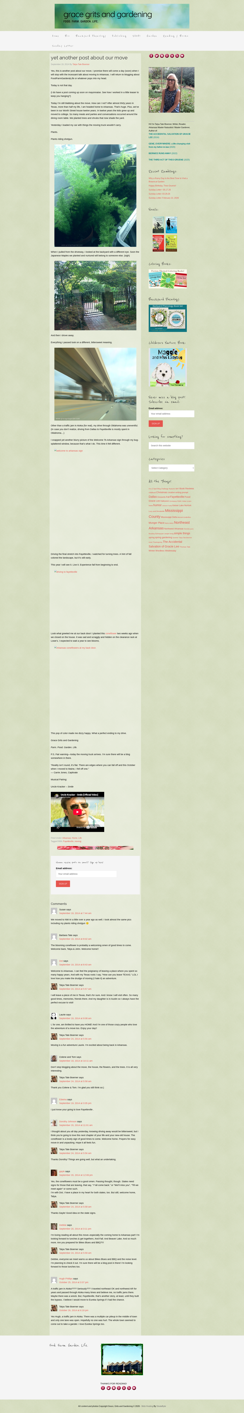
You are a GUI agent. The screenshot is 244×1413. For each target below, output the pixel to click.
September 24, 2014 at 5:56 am (75, 1039)
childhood (152, 493)
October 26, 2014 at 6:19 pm (73, 1310)
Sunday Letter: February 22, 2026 (164, 198)
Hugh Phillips (66, 1278)
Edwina (63, 1099)
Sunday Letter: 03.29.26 (159, 194)
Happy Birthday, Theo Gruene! (162, 186)
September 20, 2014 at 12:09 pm (76, 1175)
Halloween (164, 501)
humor (157, 505)
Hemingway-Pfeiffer (176, 501)
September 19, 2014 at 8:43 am (75, 964)
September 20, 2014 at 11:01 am (76, 1125)
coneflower (111, 633)
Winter (152, 551)
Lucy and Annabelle (156, 511)
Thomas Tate (185, 547)
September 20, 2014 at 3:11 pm (75, 1229)
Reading (152, 534)
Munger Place (156, 522)
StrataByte (161, 1406)
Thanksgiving (157, 542)
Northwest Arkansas (173, 528)
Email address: (64, 868)
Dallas (153, 496)
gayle (62, 1171)
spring (152, 537)
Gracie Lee (154, 501)
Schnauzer (159, 534)
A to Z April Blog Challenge (158, 489)
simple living (168, 534)
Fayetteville (68, 841)
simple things (182, 533)
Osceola (187, 529)
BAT (177, 489)
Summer (175, 538)
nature (171, 523)
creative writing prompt (178, 492)
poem (192, 529)
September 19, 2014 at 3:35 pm (75, 1103)
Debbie (62, 1225)
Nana (167, 523)
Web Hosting (147, 1406)
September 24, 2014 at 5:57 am (75, 989)
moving (78, 841)
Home (74, 838)
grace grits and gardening (122, 16)
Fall (168, 497)
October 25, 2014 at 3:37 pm (73, 1282)
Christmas (161, 492)
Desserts (161, 497)
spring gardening (163, 537)
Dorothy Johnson (68, 1121)
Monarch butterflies (184, 517)
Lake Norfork (185, 505)
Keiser (175, 505)
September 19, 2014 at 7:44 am (75, 913)
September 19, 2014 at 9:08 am (75, 1018)
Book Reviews (186, 488)
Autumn (172, 489)
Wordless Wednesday (165, 551)
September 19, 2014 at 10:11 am (76, 1061)
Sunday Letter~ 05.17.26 (160, 190)
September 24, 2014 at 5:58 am (75, 1081)
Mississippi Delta (169, 517)
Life (80, 838)
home (151, 505)
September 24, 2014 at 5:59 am (75, 1253)
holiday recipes (186, 501)
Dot (61, 961)
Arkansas (66, 838)
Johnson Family (167, 505)
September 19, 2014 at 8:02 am (75, 939)
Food (187, 497)
